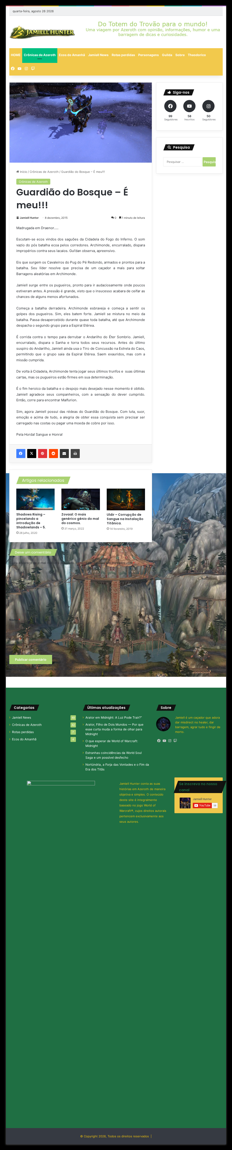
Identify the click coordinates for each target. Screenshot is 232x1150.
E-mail (15, 639)
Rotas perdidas (123, 55)
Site (86, 639)
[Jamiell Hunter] (42, 32)
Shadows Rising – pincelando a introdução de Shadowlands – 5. (31, 521)
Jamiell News (98, 55)
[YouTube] (164, 741)
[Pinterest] (42, 453)
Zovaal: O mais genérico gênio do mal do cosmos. (80, 518)
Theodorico (197, 55)
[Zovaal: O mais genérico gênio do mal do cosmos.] (80, 499)
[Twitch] (175, 741)
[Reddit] (53, 453)
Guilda (167, 55)
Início (23, 171)
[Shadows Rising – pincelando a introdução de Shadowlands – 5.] (35, 499)
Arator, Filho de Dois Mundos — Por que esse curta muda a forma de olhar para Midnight (114, 729)
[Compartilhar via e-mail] (64, 453)
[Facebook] (20, 453)
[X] (31, 453)
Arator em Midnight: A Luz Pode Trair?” (113, 717)
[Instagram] (169, 741)
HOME (16, 55)
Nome (14, 620)
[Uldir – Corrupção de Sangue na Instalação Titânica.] (126, 499)
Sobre (180, 55)
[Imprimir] (75, 453)
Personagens (148, 55)
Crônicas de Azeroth (40, 55)
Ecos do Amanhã (72, 55)
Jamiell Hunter (29, 217)
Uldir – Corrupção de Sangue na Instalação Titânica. (125, 518)
